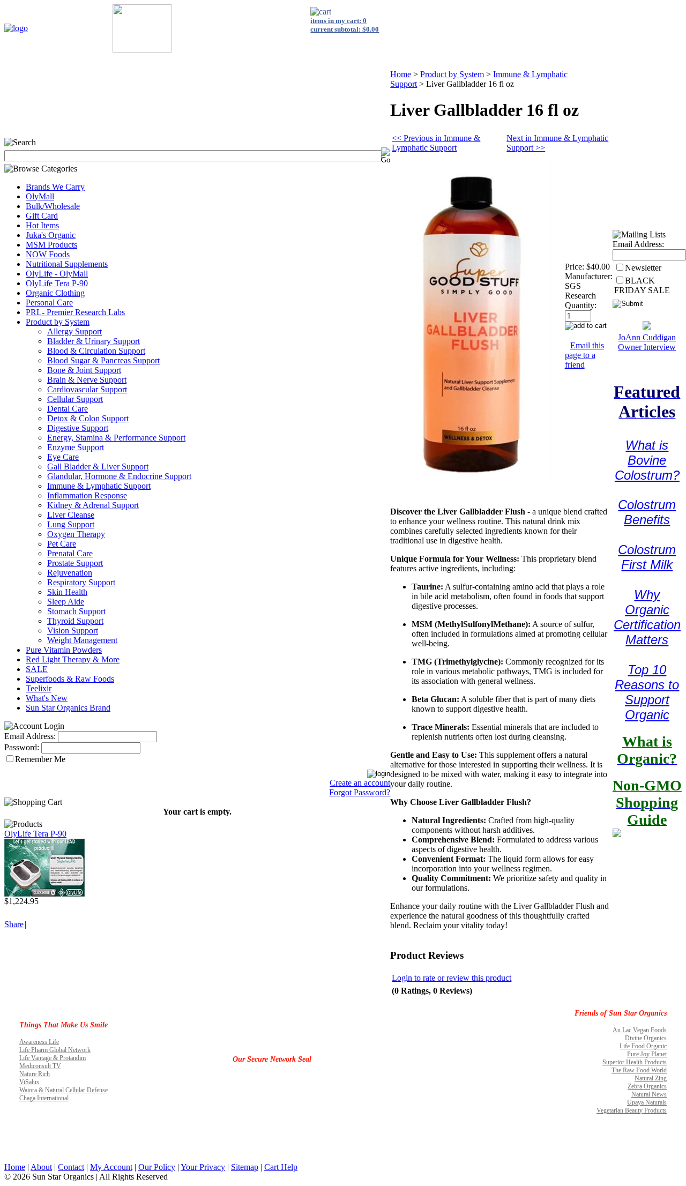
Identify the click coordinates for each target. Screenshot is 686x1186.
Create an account (360, 782)
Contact (71, 1167)
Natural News (649, 1094)
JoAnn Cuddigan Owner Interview (647, 342)
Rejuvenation (69, 572)
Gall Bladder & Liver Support (97, 466)
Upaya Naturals (647, 1102)
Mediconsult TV (40, 1066)
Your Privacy (203, 1167)
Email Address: (30, 736)
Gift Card (42, 215)
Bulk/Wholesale (53, 206)
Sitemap (244, 1167)
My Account (111, 1167)
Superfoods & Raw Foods (70, 678)
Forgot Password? (359, 792)
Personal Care (49, 302)
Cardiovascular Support (87, 389)
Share (14, 924)
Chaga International (44, 1098)
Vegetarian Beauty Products (631, 1110)
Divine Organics (646, 1038)
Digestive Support (77, 427)
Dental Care (67, 408)
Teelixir (38, 688)
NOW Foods (48, 254)
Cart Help (280, 1167)
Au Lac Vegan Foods (640, 1030)
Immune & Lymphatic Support (99, 485)
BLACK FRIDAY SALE (642, 285)
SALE (37, 669)
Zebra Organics (647, 1086)
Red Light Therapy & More (73, 659)
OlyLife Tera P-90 (57, 283)
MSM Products (51, 244)
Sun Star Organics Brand (68, 707)
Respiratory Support (81, 582)
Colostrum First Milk (647, 557)
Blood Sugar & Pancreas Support (103, 360)
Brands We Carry (55, 186)
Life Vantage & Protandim (52, 1058)
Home (400, 74)
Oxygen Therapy (76, 534)
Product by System (58, 321)
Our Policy (156, 1167)
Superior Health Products (634, 1062)
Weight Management (82, 640)
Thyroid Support (75, 620)
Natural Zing (651, 1078)
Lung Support (70, 524)
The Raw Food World (639, 1070)
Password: (21, 747)
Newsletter (643, 267)
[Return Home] (16, 28)
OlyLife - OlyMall (57, 273)
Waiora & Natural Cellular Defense (63, 1090)
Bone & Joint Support (84, 370)
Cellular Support (75, 399)
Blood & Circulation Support (96, 350)
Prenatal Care (70, 553)
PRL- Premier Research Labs (75, 312)
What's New (47, 698)
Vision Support (72, 630)
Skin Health (67, 591)
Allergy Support (74, 331)
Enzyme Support (75, 447)
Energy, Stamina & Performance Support (116, 437)
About (41, 1167)
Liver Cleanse (70, 514)
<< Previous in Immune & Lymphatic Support (436, 142)
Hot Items (42, 225)
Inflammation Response (87, 495)
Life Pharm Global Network (55, 1050)
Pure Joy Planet (647, 1054)
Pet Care (61, 543)
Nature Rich (34, 1074)
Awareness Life (39, 1042)
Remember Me (40, 759)
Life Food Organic (643, 1046)
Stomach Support (76, 611)
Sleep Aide (65, 601)
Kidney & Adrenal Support (93, 505)
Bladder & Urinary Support (93, 341)
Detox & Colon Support (88, 418)
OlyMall (40, 196)
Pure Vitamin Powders (64, 649)
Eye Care (63, 456)
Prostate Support (75, 563)
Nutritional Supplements (67, 263)
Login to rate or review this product (451, 977)
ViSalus (29, 1082)
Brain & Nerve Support (86, 379)
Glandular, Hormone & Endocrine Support (119, 476)
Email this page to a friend (584, 355)
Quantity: (580, 305)
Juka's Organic (51, 235)
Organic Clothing (55, 292)
